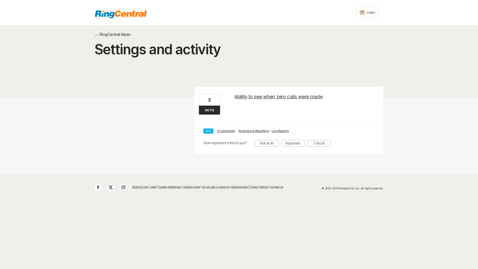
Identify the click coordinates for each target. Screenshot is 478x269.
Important (295, 143)
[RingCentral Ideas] (121, 14)
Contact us (276, 187)
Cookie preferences (170, 187)
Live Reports (280, 131)
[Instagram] (126, 187)
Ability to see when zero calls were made (278, 97)
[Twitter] (113, 187)
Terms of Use (140, 187)
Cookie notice (191, 187)
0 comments (226, 131)
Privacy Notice (259, 187)
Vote (209, 110)
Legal (153, 187)
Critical (322, 143)
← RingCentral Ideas (112, 34)
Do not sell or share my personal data (225, 187)
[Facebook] (101, 187)
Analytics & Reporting (254, 131)
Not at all (269, 143)
